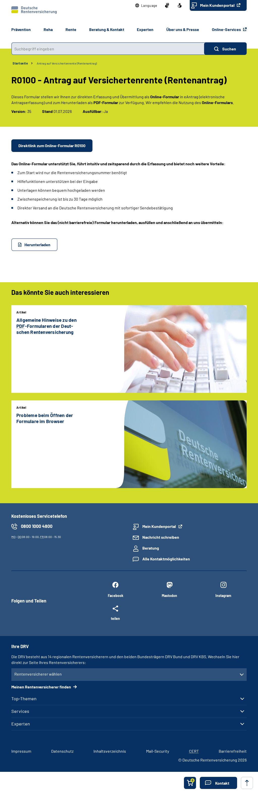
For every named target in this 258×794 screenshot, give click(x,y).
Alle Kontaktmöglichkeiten (166, 558)
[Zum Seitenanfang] (247, 783)
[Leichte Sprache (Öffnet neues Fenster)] (179, 6)
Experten (20, 723)
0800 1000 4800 (36, 526)
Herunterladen (37, 244)
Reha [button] (48, 29)
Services (20, 711)
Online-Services (227, 29)
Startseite (20, 63)
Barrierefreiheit (233, 751)
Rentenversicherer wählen (38, 674)
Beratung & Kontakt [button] (106, 29)
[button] (146, 6)
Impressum (21, 751)
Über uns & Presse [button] (182, 29)
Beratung (150, 548)
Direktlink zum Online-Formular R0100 (51, 145)
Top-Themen (24, 698)
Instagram (223, 595)
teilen (115, 618)
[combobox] (107, 48)
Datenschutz (62, 751)
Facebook (115, 595)
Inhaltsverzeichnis (109, 751)
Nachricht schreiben (160, 537)
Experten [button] (145, 29)
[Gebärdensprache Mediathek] (167, 6)
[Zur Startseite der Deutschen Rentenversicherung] (34, 10)
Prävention (21, 29)
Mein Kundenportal (217, 5)
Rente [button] (71, 29)
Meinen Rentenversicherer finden (41, 686)
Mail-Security (157, 751)
